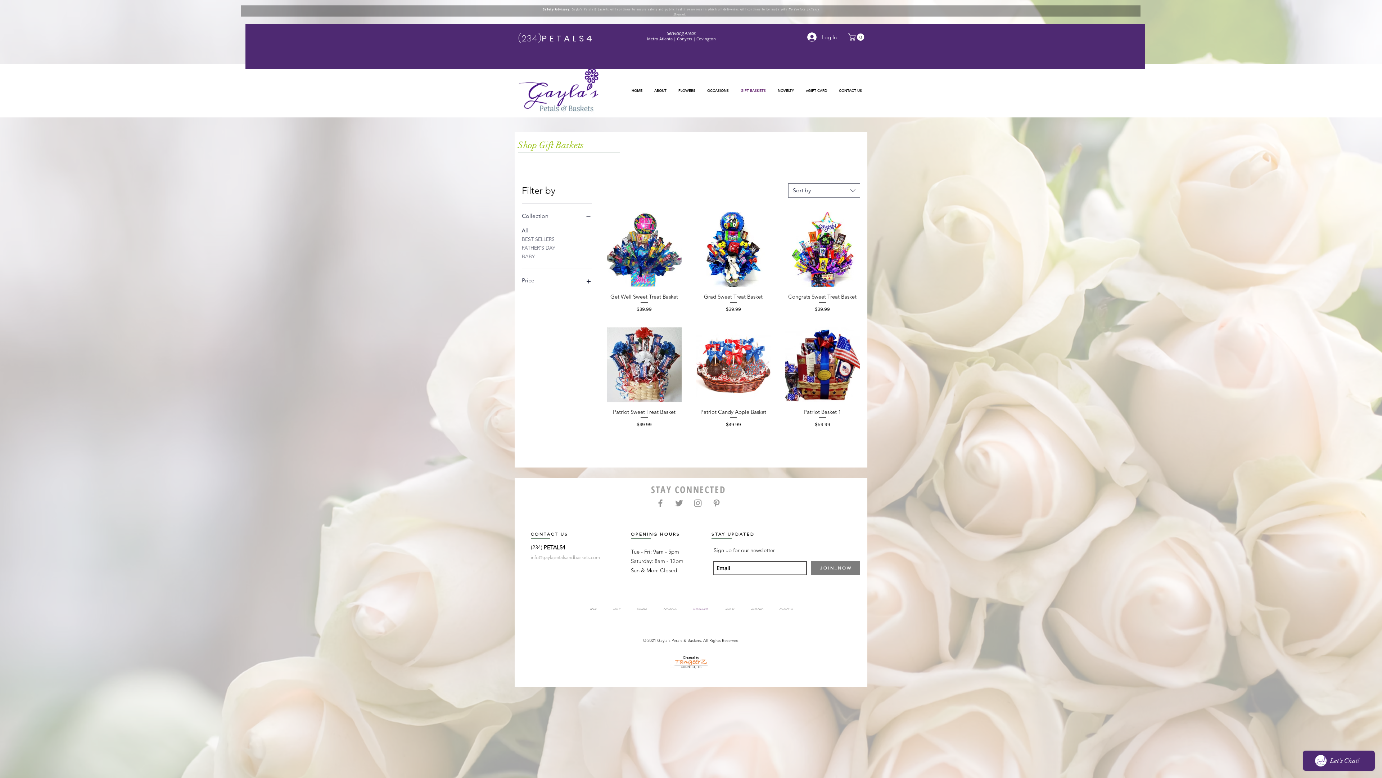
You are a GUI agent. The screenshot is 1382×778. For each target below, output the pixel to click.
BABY (528, 256)
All (525, 230)
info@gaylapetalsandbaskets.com (565, 557)
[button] (686, 91)
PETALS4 (554, 547)
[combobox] (824, 190)
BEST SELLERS (538, 239)
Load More (733, 451)
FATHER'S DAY (538, 248)
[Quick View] (644, 249)
